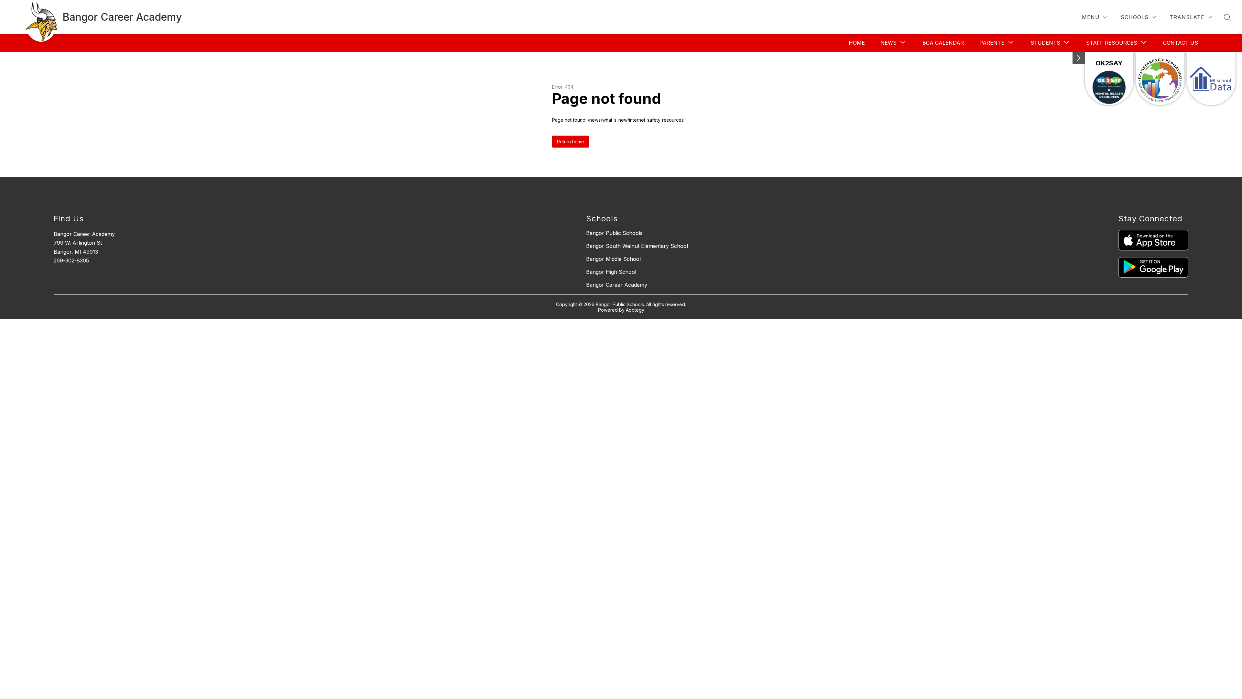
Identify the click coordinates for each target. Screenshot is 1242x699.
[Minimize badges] (1079, 58)
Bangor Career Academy (616, 285)
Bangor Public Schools (614, 233)
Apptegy (635, 310)
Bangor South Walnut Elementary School (637, 246)
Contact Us (1180, 42)
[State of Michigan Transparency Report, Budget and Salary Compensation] (1160, 78)
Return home (570, 141)
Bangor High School (611, 272)
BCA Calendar (943, 42)
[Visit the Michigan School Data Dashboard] (1211, 78)
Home (857, 42)
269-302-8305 (71, 260)
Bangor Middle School (613, 259)
